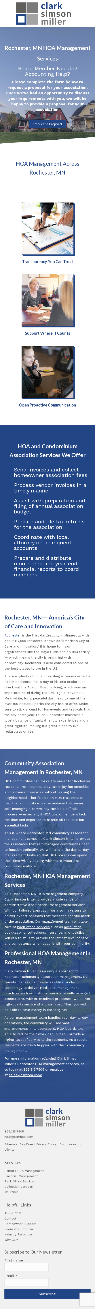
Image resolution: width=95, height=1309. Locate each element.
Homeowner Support (20, 1223)
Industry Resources (18, 1234)
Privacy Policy (46, 1144)
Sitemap (10, 1144)
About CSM (12, 1213)
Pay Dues (26, 1144)
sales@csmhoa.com (25, 1075)
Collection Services (18, 1186)
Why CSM (11, 1239)
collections (36, 933)
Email (10, 1276)
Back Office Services (19, 1181)
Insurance (11, 1192)
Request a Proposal (47, 124)
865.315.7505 (34, 1070)
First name (13, 1260)
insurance (54, 933)
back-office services (33, 927)
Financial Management (21, 1176)
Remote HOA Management (24, 1170)
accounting (72, 927)
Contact (10, 1218)
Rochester (12, 635)
